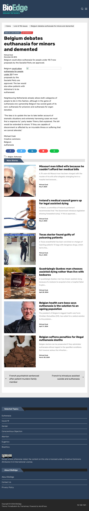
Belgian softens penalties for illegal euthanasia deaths (61, 338)
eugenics (5, 442)
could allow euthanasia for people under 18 (13, 71)
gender (5, 426)
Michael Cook (8, 55)
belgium (10, 157)
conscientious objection (12, 431)
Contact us (6, 482)
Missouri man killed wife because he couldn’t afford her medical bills (61, 168)
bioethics (6, 447)
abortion (5, 436)
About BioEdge (8, 477)
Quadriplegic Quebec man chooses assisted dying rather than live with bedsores (61, 271)
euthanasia (18, 157)
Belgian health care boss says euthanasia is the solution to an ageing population (59, 306)
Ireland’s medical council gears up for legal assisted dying (60, 202)
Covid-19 (5, 421)
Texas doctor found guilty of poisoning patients (57, 236)
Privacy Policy (8, 487)
